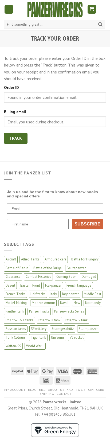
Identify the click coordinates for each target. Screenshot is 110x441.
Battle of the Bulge (47, 268)
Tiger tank (38, 337)
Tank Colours (16, 337)
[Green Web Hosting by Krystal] (55, 429)
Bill (42, 390)
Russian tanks (16, 328)
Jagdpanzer (70, 294)
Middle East (92, 294)
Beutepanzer (76, 268)
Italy (53, 294)
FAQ (70, 390)
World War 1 (35, 346)
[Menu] (9, 9)
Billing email (15, 111)
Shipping (47, 394)
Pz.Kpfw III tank (49, 320)
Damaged (89, 276)
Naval (64, 302)
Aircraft (11, 259)
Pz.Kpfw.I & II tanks (19, 320)
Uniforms (58, 337)
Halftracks (37, 294)
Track (15, 138)
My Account (14, 390)
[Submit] (100, 24)
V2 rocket (77, 337)
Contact (64, 394)
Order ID (11, 87)
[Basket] (92, 9)
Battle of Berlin (17, 268)
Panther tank (15, 311)
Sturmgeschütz (63, 328)
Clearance (13, 276)
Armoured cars (55, 259)
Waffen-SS (13, 346)
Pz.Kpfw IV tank (76, 320)
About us (56, 390)
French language (78, 285)
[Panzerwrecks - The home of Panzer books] (55, 9)
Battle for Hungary (85, 259)
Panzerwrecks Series (69, 311)
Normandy (93, 302)
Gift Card (96, 390)
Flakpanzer (53, 285)
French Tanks (15, 294)
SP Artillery (38, 328)
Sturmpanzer (88, 328)
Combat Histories (38, 276)
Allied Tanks (30, 259)
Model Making (16, 302)
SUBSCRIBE (87, 224)
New (77, 302)
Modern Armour (43, 302)
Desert (10, 285)
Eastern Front (30, 285)
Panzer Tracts (39, 311)
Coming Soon (66, 276)
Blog (32, 390)
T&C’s (80, 390)
